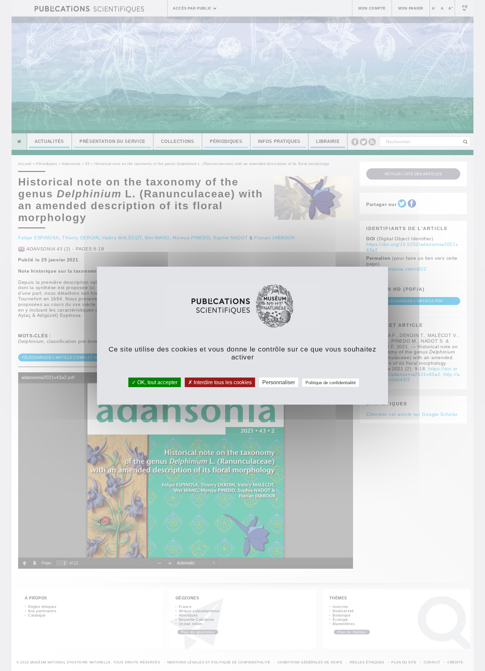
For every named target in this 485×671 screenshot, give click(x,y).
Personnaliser (278, 382)
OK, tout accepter (157, 382)
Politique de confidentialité (331, 382)
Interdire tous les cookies (222, 382)
